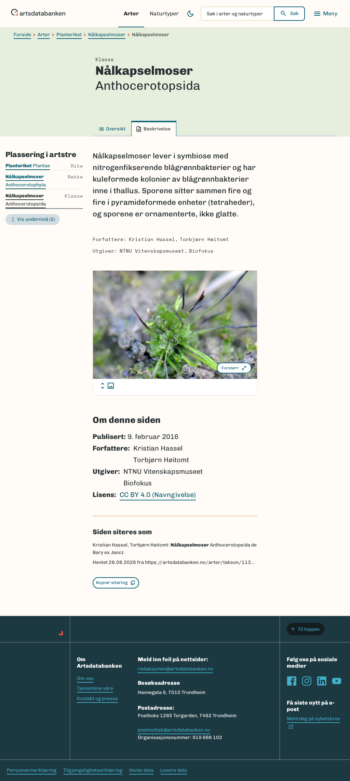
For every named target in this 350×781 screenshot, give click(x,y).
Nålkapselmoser (106, 35)
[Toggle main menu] (325, 13)
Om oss (85, 678)
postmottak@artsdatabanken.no (174, 730)
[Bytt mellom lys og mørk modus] (190, 14)
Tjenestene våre (95, 688)
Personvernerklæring (31, 770)
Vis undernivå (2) (36, 219)
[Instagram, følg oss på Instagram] (306, 681)
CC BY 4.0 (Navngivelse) (158, 495)
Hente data (141, 770)
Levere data (173, 770)
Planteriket (69, 35)
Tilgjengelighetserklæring (92, 770)
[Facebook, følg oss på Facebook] (291, 681)
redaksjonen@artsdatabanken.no (175, 669)
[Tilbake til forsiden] (38, 14)
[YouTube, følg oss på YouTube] (336, 681)
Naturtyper (164, 13)
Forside (22, 35)
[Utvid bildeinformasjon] (107, 386)
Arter (131, 13)
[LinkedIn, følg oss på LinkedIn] (321, 681)
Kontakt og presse (97, 698)
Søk (294, 13)
